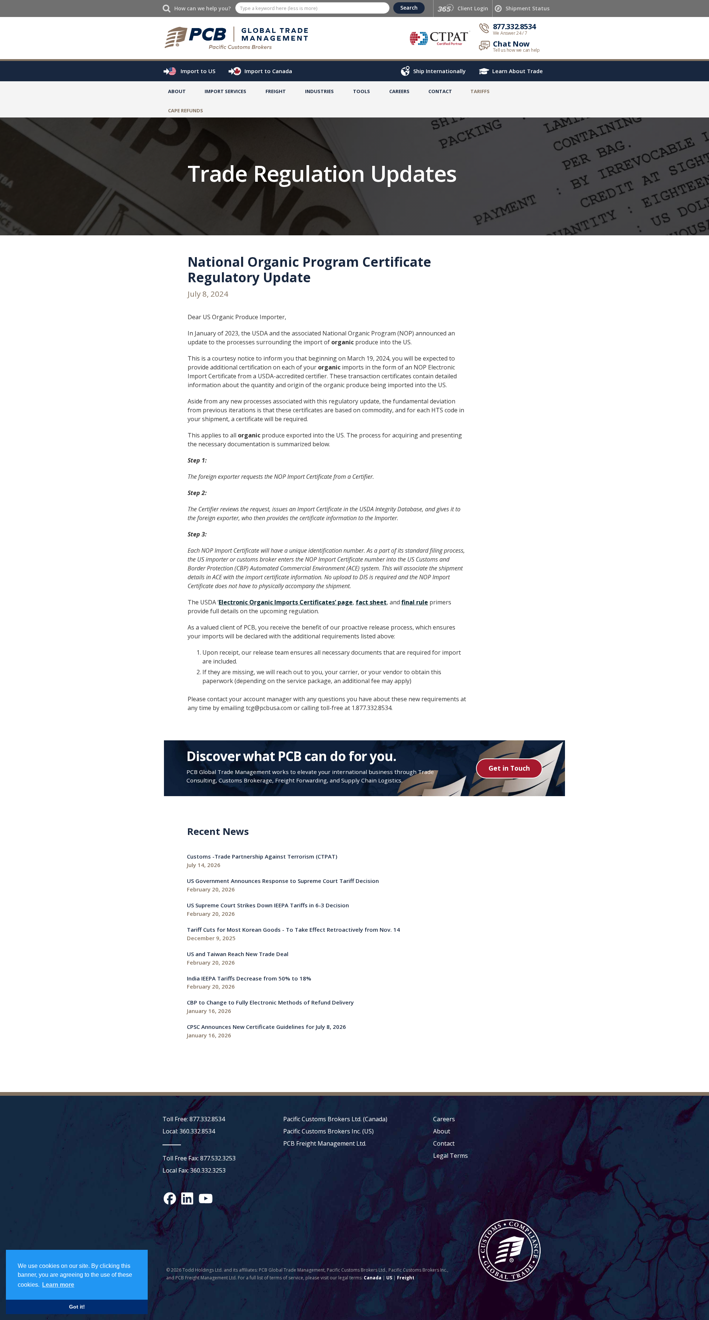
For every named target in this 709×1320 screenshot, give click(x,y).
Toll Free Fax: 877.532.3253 (199, 1158)
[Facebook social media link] (170, 1198)
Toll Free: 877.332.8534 (193, 1119)
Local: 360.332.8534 (188, 1131)
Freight (405, 1278)
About (177, 91)
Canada (372, 1278)
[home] (240, 37)
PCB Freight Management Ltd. (324, 1143)
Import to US (198, 71)
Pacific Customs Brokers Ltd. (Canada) (335, 1119)
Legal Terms (450, 1156)
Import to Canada (268, 71)
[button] (225, 93)
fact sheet (371, 602)
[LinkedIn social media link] (187, 1198)
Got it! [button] (77, 1307)
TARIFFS (480, 91)
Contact (440, 91)
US (389, 1278)
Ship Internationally (439, 71)
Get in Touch (509, 768)
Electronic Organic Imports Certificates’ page (286, 602)
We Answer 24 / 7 (510, 33)
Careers (444, 1119)
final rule (414, 602)
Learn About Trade (517, 71)
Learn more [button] (58, 1285)
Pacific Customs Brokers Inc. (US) (328, 1131)
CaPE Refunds (185, 110)
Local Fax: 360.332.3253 (194, 1170)
